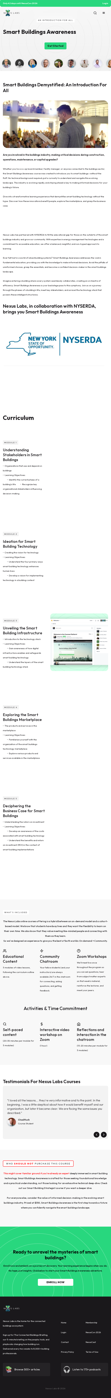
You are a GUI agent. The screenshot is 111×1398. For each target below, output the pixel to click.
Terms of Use (92, 1352)
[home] (11, 13)
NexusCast (91, 1342)
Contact (65, 1342)
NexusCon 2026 (93, 1332)
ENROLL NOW (56, 1282)
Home (63, 1322)
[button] (103, 13)
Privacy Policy (67, 1352)
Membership (91, 1322)
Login (63, 1332)
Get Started (55, 45)
